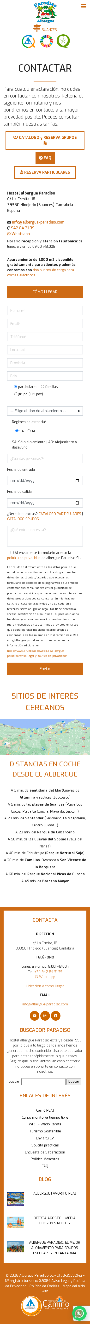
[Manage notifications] (79, 1313)
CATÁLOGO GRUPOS (23, 519)
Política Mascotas (45, 1159)
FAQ (45, 1166)
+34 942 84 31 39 (48, 972)
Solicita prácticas (45, 1145)
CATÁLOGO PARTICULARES (60, 514)
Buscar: (14, 1081)
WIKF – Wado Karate (45, 1124)
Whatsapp (20, 233)
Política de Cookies (44, 1286)
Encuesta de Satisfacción (45, 1152)
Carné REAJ (45, 1110)
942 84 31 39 (23, 228)
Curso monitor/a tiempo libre (45, 1117)
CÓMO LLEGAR (45, 291)
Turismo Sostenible (45, 1131)
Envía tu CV (45, 1138)
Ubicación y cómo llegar (45, 986)
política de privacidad (24, 558)
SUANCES (49, 30)
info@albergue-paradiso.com (38, 222)
